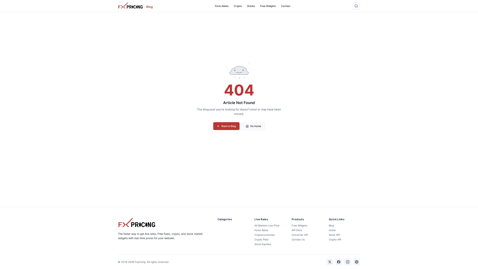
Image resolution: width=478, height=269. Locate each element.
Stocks (251, 5)
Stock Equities (262, 244)
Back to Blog (228, 126)
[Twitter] (329, 262)
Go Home (255, 126)
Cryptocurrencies (264, 234)
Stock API (334, 234)
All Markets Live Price (267, 225)
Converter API (300, 234)
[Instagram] (347, 262)
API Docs (297, 230)
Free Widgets (268, 5)
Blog (149, 7)
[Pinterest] (356, 262)
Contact (285, 5)
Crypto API (335, 239)
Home (332, 230)
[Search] (356, 6)
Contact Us (298, 239)
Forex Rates (222, 5)
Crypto (238, 5)
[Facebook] (338, 262)
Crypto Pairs (261, 239)
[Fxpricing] (130, 6)
